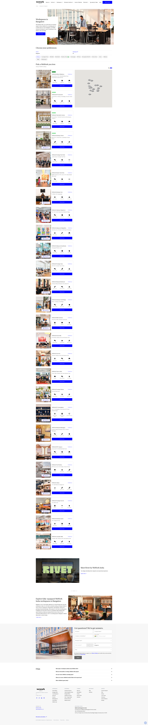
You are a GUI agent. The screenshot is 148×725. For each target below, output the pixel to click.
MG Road (78, 56)
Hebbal (38, 59)
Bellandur (105, 56)
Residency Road (65, 56)
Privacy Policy (82, 654)
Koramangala (73, 56)
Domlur (100, 56)
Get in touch (107, 2)
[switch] (111, 68)
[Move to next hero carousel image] (111, 26)
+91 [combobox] (96, 636)
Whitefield (52, 56)
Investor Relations (78, 2)
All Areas (38, 56)
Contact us (70, 74)
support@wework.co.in (40, 709)
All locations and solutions (40, 716)
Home (37, 6)
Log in (100, 2)
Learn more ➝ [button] (39, 617)
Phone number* (97, 634)
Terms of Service (95, 653)
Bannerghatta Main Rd (86, 56)
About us (47, 2)
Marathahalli (57, 56)
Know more (62, 85)
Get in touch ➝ (84, 574)
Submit (78, 657)
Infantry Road (94, 56)
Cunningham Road (45, 56)
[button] (100, 85)
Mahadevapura (44, 59)
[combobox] (53, 52)
